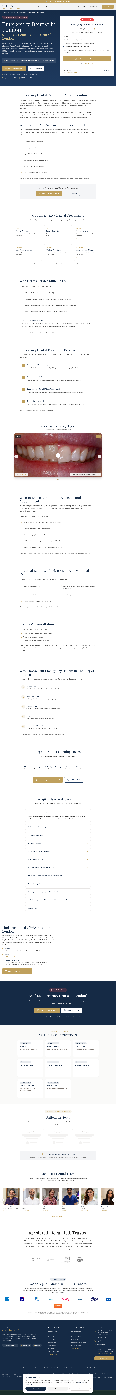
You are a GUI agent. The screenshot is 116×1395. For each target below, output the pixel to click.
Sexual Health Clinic (76, 1337)
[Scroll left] (2, 1200)
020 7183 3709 (37, 68)
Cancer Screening (76, 1345)
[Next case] (100, 456)
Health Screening (76, 1331)
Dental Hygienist (80, 1367)
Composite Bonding (54, 1337)
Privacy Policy (29, 1384)
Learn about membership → (71, 72)
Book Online (108, 7)
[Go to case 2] (58, 479)
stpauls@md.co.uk (102, 1341)
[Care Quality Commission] (36, 1259)
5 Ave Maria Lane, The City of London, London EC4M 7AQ (22, 74)
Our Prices (29, 1367)
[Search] (84, 6)
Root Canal (51, 1348)
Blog (58, 1367)
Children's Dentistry (67, 1367)
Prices (57, 7)
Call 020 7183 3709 (73, 1010)
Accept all (36, 1388)
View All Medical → (76, 1348)
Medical (48, 7)
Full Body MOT (75, 1339)
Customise (80, 1388)
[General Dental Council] (51, 1259)
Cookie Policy (81, 1382)
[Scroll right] (114, 1200)
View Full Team (57, 1216)
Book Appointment (104, 1358)
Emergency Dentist (53, 1351)
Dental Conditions (92, 1367)
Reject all (57, 1388)
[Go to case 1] (57, 479)
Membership (75, 7)
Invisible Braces (52, 1342)
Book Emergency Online (50, 193)
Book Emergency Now (15, 69)
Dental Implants (52, 1331)
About (66, 7)
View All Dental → (53, 1354)
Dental (40, 7)
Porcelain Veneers (53, 1334)
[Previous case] (16, 456)
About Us (21, 1367)
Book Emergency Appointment (88, 59)
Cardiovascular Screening (78, 1342)
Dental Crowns (52, 1345)
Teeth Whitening (53, 1339)
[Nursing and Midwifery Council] (80, 1259)
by (21, 474)
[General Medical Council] (65, 1259)
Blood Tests (74, 1334)
